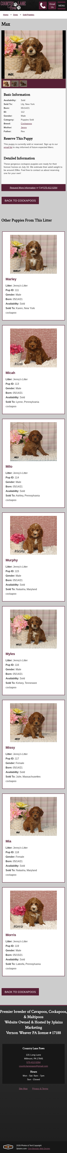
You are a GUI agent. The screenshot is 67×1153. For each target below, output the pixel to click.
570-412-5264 (50, 187)
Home (5, 15)
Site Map (23, 1088)
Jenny (24, 127)
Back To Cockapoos (20, 200)
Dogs (15, 15)
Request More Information (23, 187)
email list (8, 147)
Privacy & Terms (40, 1088)
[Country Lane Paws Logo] (13, 5)
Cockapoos (26, 123)
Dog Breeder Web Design (39, 1149)
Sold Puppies (28, 15)
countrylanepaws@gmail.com (33, 1066)
